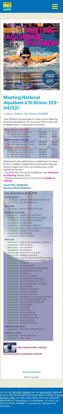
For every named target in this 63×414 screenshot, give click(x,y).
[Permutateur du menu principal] (55, 6)
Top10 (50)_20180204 (15, 185)
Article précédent (31, 372)
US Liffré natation (21, 392)
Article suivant (31, 377)
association (46, 392)
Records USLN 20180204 (17, 188)
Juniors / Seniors (13, 113)
